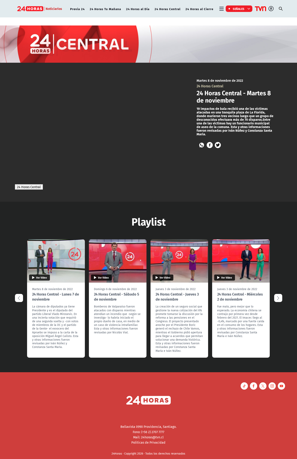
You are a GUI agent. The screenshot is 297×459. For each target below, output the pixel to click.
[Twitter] (218, 145)
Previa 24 (77, 8)
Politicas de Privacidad (148, 442)
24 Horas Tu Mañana (105, 8)
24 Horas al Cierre (199, 8)
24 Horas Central (167, 8)
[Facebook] (210, 145)
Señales (238, 8)
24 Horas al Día (138, 8)
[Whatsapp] (202, 145)
